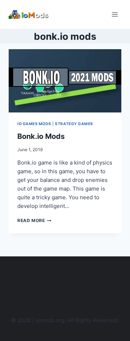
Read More (34, 220)
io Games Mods (34, 124)
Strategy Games (74, 124)
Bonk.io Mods (41, 136)
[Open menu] (114, 14)
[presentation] (65, 80)
